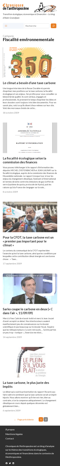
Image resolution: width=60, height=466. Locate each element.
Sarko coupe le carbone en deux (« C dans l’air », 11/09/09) (28, 311)
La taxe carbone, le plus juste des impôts (26, 384)
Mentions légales (14, 434)
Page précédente (24, 419)
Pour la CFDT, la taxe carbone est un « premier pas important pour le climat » (28, 241)
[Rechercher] (53, 25)
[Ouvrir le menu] (6, 25)
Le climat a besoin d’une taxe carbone (29, 83)
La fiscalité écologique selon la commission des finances (24, 160)
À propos (10, 429)
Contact (9, 438)
